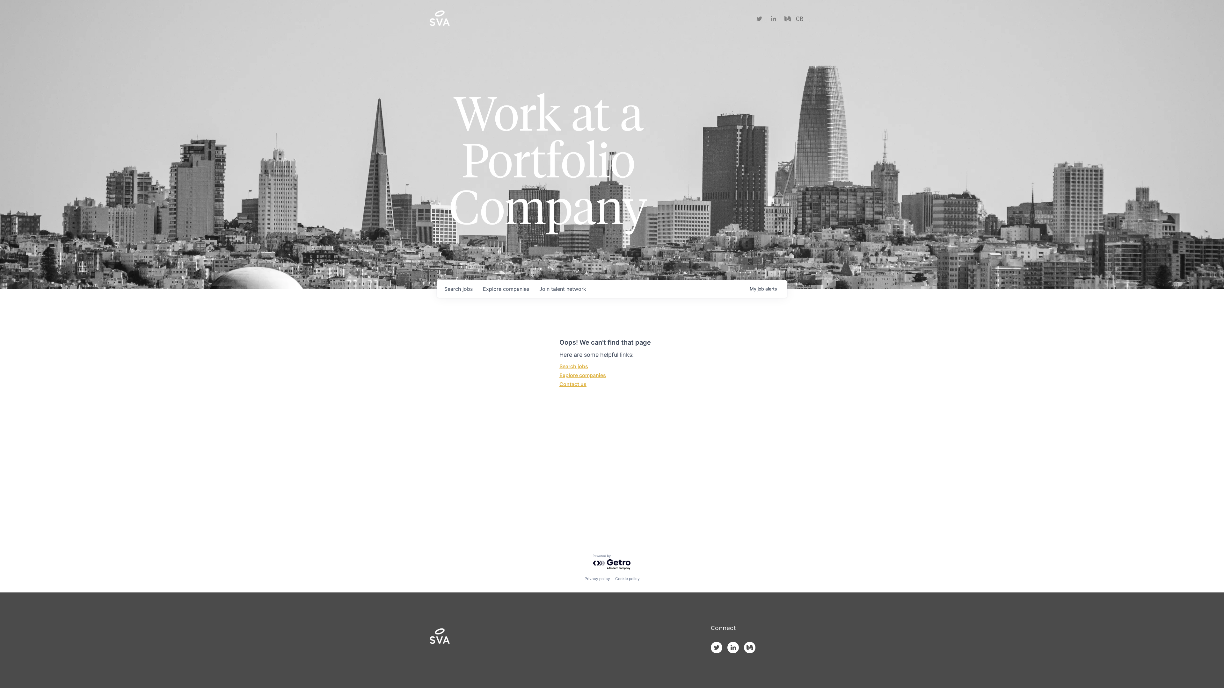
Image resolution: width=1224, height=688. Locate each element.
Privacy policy (597, 578)
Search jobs (573, 366)
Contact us (572, 384)
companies (506, 289)
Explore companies (582, 375)
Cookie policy (627, 578)
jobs (458, 289)
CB (799, 19)
